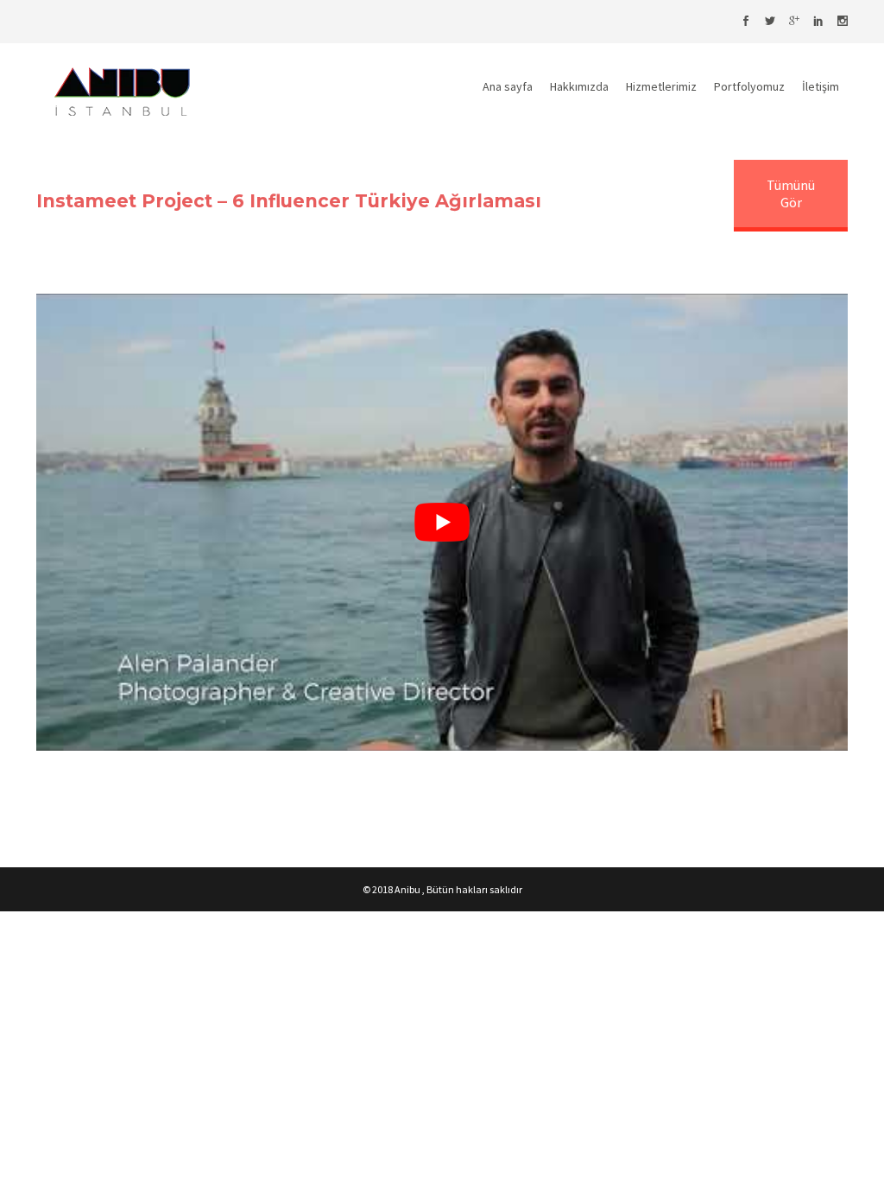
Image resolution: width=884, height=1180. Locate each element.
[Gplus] (794, 22)
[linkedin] (818, 22)
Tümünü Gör (791, 193)
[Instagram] (842, 22)
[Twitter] (770, 22)
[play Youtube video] (442, 522)
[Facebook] (746, 22)
